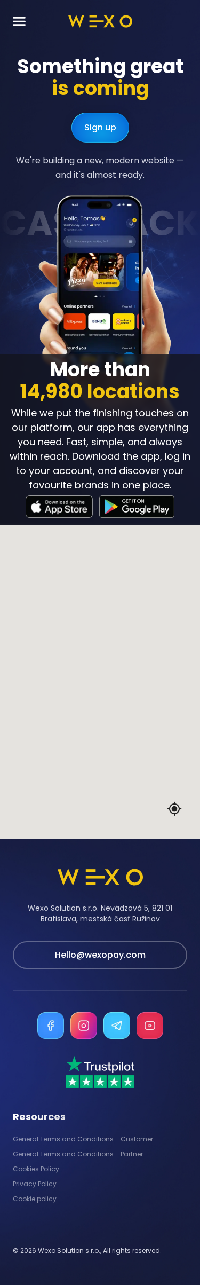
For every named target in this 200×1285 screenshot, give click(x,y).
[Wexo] (100, 21)
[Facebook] (50, 1025)
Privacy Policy (35, 1184)
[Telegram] (116, 1025)
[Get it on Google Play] (136, 506)
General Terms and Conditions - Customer (83, 1139)
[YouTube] (150, 1025)
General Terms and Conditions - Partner (78, 1154)
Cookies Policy (36, 1169)
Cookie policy (35, 1199)
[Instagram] (83, 1025)
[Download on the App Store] (59, 506)
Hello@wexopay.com (100, 955)
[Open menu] (19, 21)
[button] (124, 625)
